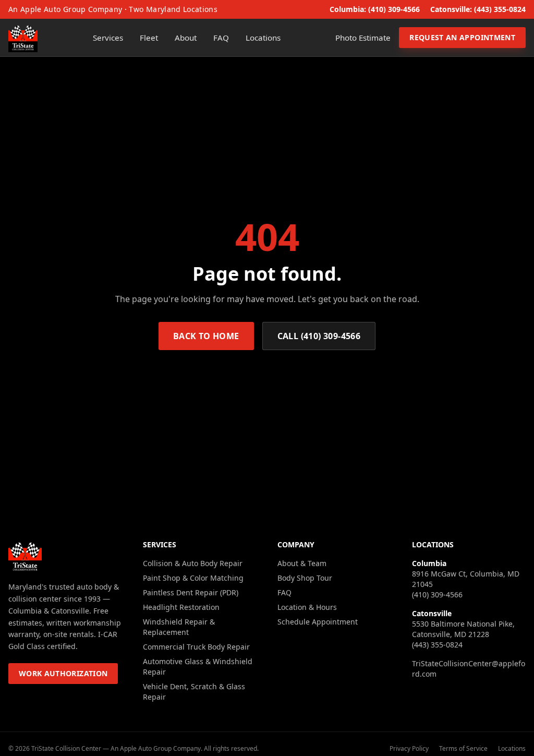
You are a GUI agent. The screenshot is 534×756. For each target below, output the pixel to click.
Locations (263, 37)
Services (108, 37)
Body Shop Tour (304, 578)
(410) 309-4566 (437, 594)
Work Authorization (63, 673)
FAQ (221, 37)
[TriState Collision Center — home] (23, 37)
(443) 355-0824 (437, 645)
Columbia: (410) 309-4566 (375, 9)
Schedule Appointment (317, 622)
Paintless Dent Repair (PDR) (190, 592)
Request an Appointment (462, 37)
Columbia (429, 563)
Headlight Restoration (181, 607)
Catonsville (432, 613)
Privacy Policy (409, 749)
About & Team (301, 563)
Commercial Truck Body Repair (196, 647)
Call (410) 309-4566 (319, 336)
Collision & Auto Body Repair (192, 563)
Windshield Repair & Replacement (179, 627)
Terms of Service (463, 749)
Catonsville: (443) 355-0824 (478, 9)
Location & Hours (307, 607)
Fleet (149, 37)
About (186, 37)
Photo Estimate (363, 37)
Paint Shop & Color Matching (193, 578)
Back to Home (206, 336)
